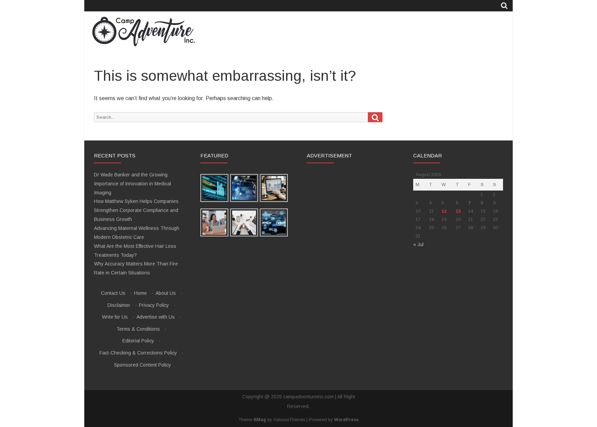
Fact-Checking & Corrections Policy (138, 353)
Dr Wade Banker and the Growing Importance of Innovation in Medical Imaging (132, 183)
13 (458, 211)
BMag (260, 419)
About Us (165, 293)
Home (140, 293)
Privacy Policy (154, 305)
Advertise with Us (155, 317)
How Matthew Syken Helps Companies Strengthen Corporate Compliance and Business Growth (136, 210)
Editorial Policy (138, 340)
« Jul (418, 244)
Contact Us (113, 293)
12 (444, 211)
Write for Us (115, 317)
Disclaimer (118, 305)
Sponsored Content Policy (142, 365)
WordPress (346, 419)
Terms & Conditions (138, 329)
